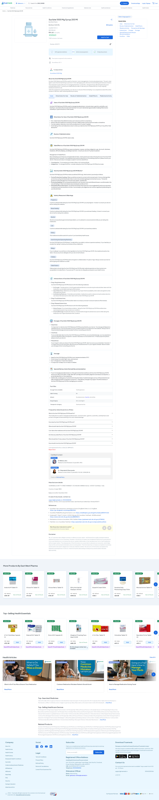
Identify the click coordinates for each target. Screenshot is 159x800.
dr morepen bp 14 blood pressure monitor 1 (78, 709)
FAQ (6, 777)
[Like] (104, 528)
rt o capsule (93, 700)
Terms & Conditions (41, 757)
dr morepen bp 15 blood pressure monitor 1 (72, 715)
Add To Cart (105, 37)
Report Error (52, 449)
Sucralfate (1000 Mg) (56, 73)
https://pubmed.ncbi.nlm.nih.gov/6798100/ (91, 519)
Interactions (123, 30)
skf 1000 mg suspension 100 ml (78, 730)
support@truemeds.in (55, 500)
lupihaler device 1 (56, 713)
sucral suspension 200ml (64, 734)
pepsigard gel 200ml (72, 728)
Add (17, 642)
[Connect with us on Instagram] (37, 746)
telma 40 (40, 700)
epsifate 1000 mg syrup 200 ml (63, 726)
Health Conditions (47, 8)
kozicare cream (87, 702)
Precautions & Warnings (138, 28)
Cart (156, 3)
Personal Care (29, 8)
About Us (7, 746)
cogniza (52, 700)
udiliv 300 (46, 700)
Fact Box (122, 36)
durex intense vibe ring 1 (67, 719)
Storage (137, 30)
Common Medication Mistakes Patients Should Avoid (74, 684)
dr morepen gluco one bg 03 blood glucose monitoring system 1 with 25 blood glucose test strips (85, 711)
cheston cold (59, 700)
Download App (135, 3)
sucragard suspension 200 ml (48, 734)
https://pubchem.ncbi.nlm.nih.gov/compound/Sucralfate (88, 522)
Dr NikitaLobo (62, 461)
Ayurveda (8, 762)
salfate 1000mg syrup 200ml (98, 728)
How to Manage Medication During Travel (122, 684)
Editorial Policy (60, 477)
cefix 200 (95, 702)
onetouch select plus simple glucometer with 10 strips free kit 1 (101, 715)
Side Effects (93, 96)
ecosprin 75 (77, 700)
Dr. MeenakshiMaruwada (66, 470)
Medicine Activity (106, 96)
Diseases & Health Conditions (13, 759)
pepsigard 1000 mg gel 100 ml (57, 728)
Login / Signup (146, 3)
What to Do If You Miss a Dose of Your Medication (20, 684)
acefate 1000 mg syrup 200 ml (46, 726)
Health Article (9, 749)
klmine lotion (55, 702)
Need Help (8, 774)
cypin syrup (68, 702)
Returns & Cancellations (42, 766)
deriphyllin (101, 702)
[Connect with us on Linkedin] (51, 746)
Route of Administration (78, 96)
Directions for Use (62, 96)
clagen (62, 702)
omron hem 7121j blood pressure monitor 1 (99, 717)
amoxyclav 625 (85, 700)
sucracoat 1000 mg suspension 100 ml (52, 732)
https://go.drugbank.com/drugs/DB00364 (63, 510)
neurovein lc (78, 702)
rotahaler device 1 (96, 709)
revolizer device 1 (96, 713)
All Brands (8, 771)
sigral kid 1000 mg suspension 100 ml (59, 730)
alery (73, 702)
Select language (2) (124, 16)
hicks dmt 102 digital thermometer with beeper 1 (51, 717)
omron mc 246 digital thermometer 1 (49, 715)
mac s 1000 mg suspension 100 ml (99, 726)
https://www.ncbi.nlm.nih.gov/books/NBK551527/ (65, 517)
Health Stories (9, 752)
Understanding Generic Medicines (14, 765)
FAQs (128, 36)
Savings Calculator (10, 784)
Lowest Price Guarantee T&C (43, 769)
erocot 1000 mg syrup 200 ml (81, 726)
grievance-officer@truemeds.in (78, 775)
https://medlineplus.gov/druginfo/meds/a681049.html (92, 512)
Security (7, 781)
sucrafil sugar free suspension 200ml (95, 732)
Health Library (9, 755)
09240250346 (67, 500)
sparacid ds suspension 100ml (96, 730)
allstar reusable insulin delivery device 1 (76, 717)
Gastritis (87, 397)
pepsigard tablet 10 (83, 728)
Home (4, 11)
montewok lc (42, 702)
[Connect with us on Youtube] (46, 746)
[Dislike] (109, 528)
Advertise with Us (10, 787)
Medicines (12, 8)
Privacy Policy (39, 760)
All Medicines (8, 768)
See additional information (23, 795)
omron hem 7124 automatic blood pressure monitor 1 (76, 713)
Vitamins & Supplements (68, 8)
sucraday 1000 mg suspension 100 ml (74, 732)
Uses (51, 96)
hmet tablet (101, 700)
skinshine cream (68, 700)
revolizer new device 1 (92, 719)
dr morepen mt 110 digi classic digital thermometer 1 (52, 709)
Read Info (110, 25)
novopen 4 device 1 (80, 719)
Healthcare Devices (105, 8)
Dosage (131, 30)
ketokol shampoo (110, 700)
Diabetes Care (87, 8)
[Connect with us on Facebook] (41, 746)
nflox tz (48, 702)
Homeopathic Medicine (126, 8)
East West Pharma (53, 22)
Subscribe (98, 752)
